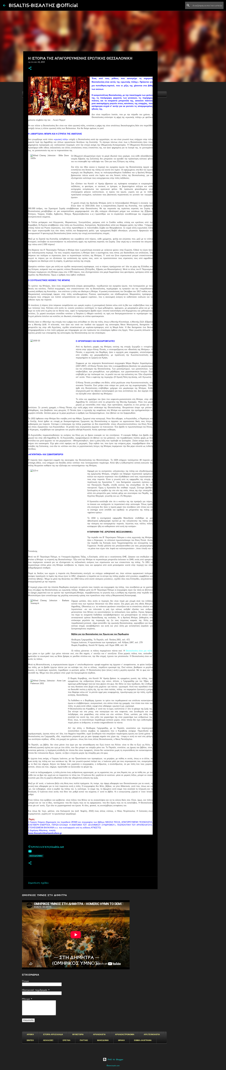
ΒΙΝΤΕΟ (30, 1040)
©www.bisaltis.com (113, 1066)
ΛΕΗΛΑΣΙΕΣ (48, 1040)
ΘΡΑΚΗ (121, 1040)
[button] (30, 68)
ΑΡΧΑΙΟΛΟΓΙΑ (99, 1034)
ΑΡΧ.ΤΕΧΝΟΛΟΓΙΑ (152, 1034)
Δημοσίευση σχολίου (38, 882)
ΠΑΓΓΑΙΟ (84, 1040)
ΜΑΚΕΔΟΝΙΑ (103, 1040)
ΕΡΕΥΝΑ (66, 1040)
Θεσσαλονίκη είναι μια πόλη (139, 651)
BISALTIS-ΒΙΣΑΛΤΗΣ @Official (43, 5)
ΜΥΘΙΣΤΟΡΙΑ (78, 1034)
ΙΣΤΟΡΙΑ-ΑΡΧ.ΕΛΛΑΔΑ (53, 1034)
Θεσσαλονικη (35, 856)
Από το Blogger (115, 1059)
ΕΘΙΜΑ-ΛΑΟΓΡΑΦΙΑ (143, 1040)
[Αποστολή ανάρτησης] (30, 852)
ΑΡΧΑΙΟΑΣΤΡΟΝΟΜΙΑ (124, 1034)
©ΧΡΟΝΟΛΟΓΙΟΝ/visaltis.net (46, 846)
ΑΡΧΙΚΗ (30, 1034)
